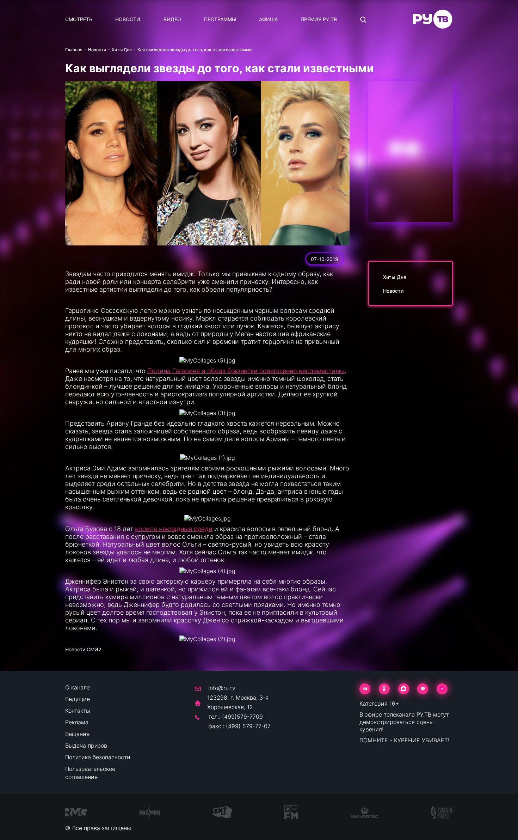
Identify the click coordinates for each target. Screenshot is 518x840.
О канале (77, 687)
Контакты (77, 710)
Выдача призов (86, 745)
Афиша (268, 19)
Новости (127, 19)
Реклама (76, 722)
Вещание (77, 733)
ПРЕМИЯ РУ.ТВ (319, 19)
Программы (220, 19)
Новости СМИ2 (83, 649)
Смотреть (78, 19)
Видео (172, 19)
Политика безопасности (97, 757)
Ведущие (77, 698)
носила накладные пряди (173, 528)
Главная (73, 49)
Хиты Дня (122, 49)
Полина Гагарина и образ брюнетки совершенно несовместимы (246, 371)
